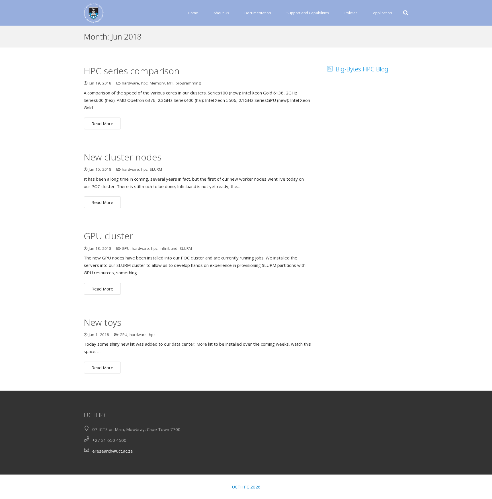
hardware (130, 83)
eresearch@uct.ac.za (112, 451)
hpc (144, 83)
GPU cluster (108, 236)
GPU (126, 248)
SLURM (156, 169)
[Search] (406, 13)
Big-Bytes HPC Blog (362, 69)
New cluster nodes (122, 157)
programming (188, 83)
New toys (102, 322)
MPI (170, 83)
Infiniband (168, 248)
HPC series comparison (132, 71)
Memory (157, 83)
